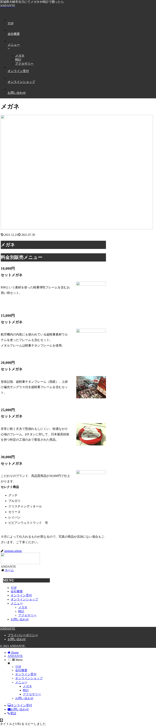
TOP (14, 587)
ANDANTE (15, 656)
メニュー (17, 603)
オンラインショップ (24, 599)
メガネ (22, 607)
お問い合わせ (20, 619)
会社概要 (17, 591)
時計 (21, 611)
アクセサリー (27, 615)
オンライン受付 (21, 595)
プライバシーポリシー (23, 635)
